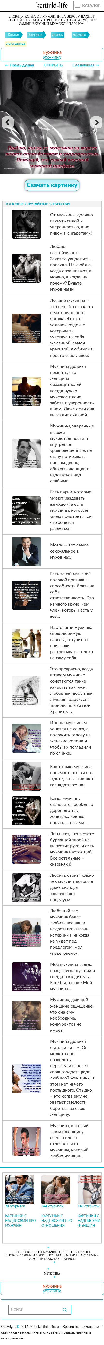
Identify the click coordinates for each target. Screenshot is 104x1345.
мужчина (52, 57)
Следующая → (85, 65)
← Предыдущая (19, 65)
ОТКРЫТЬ (53, 65)
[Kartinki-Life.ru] (52, 6)
